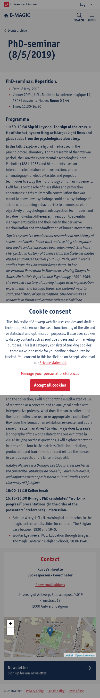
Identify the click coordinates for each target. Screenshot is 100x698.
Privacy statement (53, 362)
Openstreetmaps (85, 655)
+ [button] (10, 623)
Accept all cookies (50, 385)
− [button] (10, 631)
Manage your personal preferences (50, 373)
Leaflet (69, 655)
